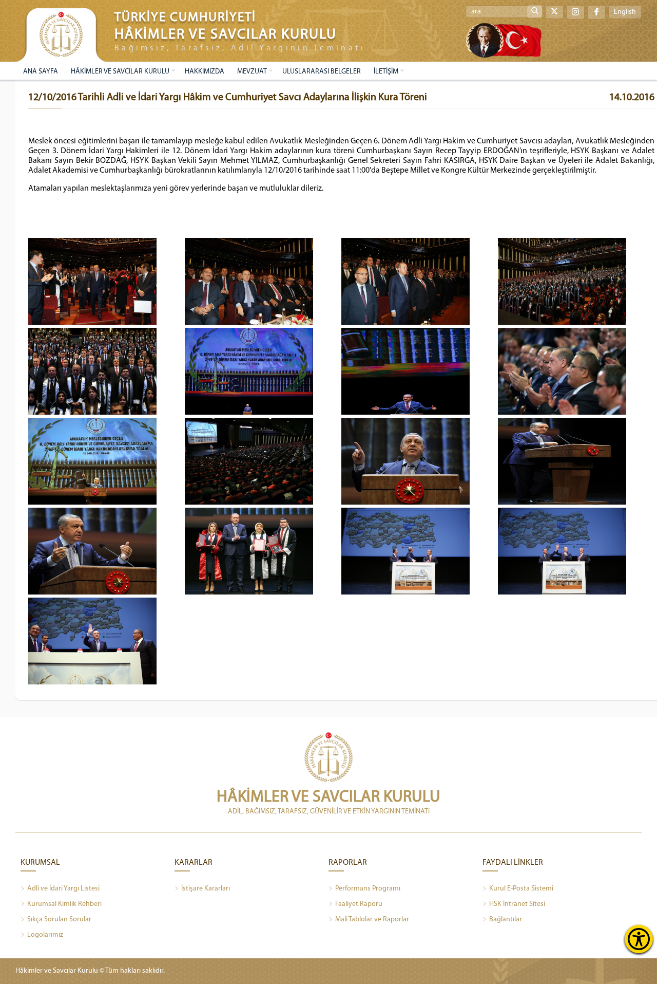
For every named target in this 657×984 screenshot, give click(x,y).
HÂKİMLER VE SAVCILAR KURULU (120, 72)
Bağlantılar (505, 919)
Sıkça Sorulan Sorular (59, 919)
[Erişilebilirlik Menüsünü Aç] (639, 939)
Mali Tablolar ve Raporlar (372, 919)
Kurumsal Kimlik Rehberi (64, 904)
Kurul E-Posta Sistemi (521, 889)
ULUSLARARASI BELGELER (321, 72)
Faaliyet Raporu (358, 904)
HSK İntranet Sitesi (517, 904)
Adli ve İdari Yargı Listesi (63, 889)
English (625, 12)
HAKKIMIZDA (204, 72)
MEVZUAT (252, 72)
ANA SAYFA (40, 72)
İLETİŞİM (386, 72)
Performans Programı (367, 889)
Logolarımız (45, 935)
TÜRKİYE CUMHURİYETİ (185, 17)
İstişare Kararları (205, 889)
